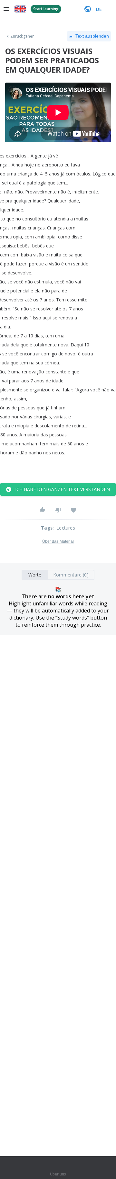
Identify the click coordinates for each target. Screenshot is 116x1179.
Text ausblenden (92, 36)
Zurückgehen (22, 36)
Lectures (65, 528)
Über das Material (58, 541)
